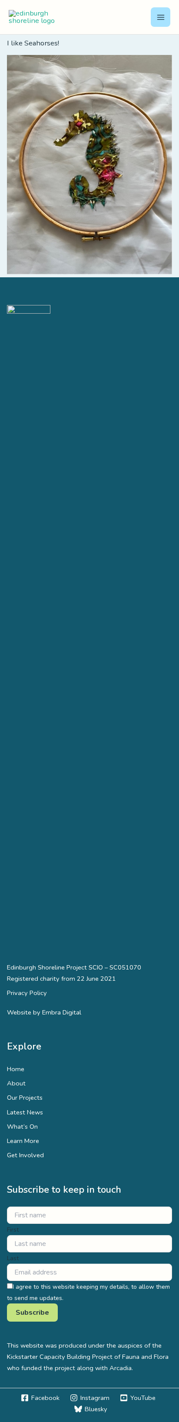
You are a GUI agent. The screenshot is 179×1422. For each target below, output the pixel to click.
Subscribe (32, 1312)
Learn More (23, 1140)
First (13, 1230)
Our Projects (25, 1097)
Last (13, 1258)
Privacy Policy (27, 993)
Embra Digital (61, 1012)
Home (15, 1069)
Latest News (25, 1112)
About (16, 1083)
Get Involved (25, 1155)
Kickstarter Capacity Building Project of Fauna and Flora (88, 1356)
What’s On (22, 1126)
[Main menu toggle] (160, 17)
